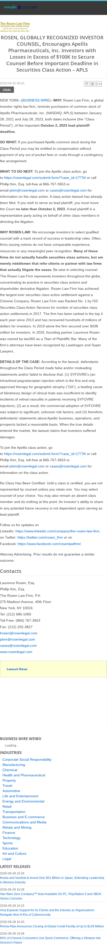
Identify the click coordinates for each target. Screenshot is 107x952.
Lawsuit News (17, 669)
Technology (11, 838)
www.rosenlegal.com (16, 652)
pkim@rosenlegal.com (27, 190)
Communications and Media (24, 822)
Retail (6, 806)
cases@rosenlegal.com (68, 190)
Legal (7, 90)
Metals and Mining (16, 827)
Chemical (9, 770)
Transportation (13, 812)
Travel (7, 786)
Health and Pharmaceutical (23, 775)
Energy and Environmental (23, 801)
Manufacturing (13, 765)
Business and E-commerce (23, 817)
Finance (8, 833)
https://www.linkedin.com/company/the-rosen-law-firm (57, 531)
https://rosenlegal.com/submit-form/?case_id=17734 (45, 178)
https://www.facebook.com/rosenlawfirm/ (49, 544)
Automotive (11, 791)
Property (9, 780)
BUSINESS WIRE (36, 100)
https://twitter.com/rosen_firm (40, 537)
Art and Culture (14, 853)
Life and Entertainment (20, 796)
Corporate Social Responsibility (27, 759)
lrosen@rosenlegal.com (18, 633)
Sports (7, 843)
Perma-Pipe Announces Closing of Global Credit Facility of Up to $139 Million (52, 926)
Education (10, 848)
